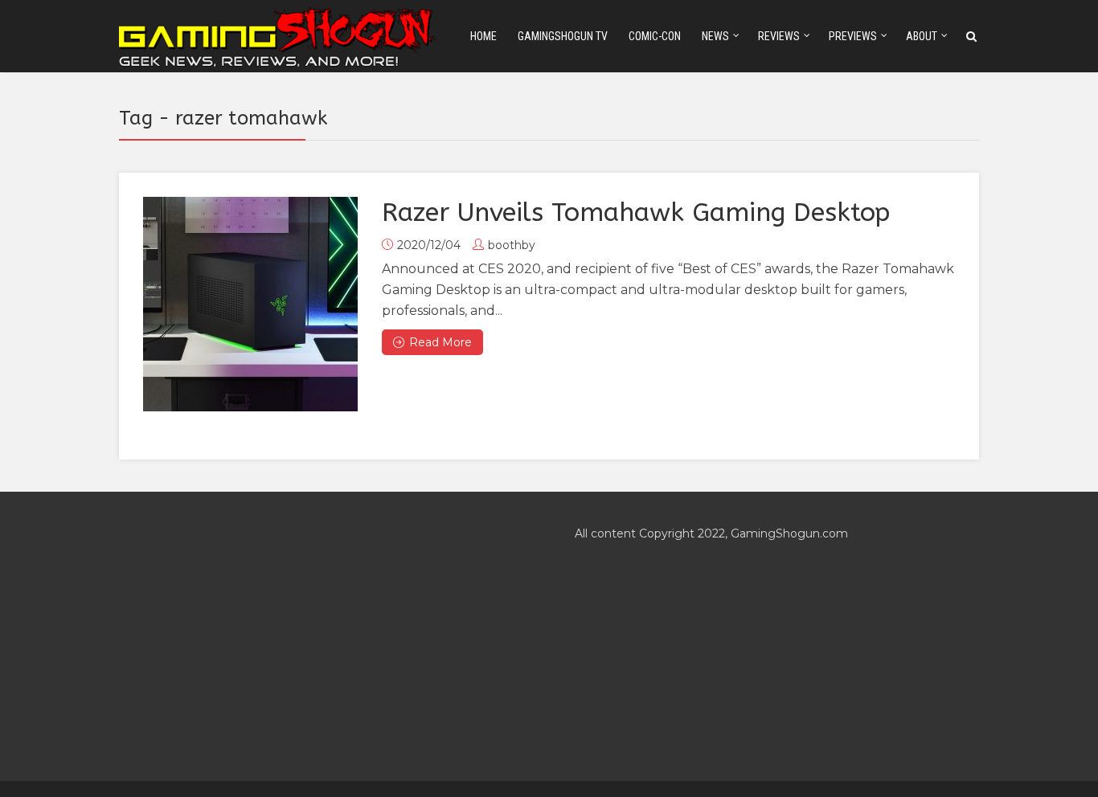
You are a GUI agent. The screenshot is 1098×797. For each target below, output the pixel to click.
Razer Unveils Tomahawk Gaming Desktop (636, 212)
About (921, 36)
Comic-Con (655, 36)
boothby (511, 245)
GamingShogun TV (563, 36)
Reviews (779, 36)
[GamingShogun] (278, 35)
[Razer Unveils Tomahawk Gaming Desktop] (250, 304)
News (715, 36)
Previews (853, 36)
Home (483, 36)
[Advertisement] (321, 636)
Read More (440, 342)
